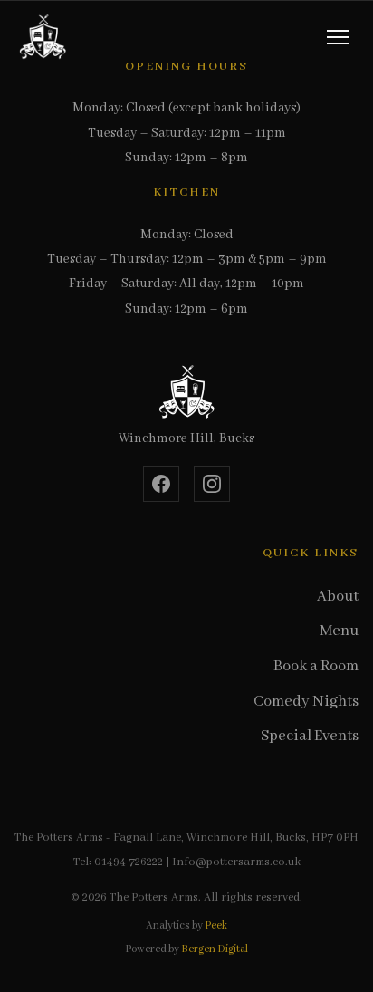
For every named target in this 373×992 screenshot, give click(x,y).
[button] (338, 37)
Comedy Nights (306, 701)
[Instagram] (212, 484)
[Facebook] (161, 484)
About (338, 596)
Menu (339, 630)
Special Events (310, 736)
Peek (216, 925)
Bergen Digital (214, 949)
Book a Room (316, 666)
